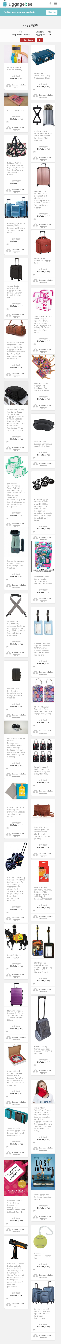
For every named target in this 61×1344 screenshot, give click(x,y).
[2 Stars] (14, 76)
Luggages (16, 87)
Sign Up (52, 12)
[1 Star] (13, 76)
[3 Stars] (16, 76)
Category (39, 33)
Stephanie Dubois (19, 85)
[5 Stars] (20, 76)
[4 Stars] (18, 76)
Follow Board (27, 40)
